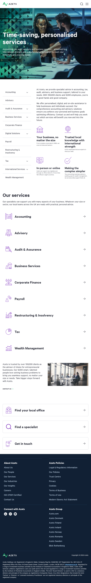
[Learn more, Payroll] (84, 298)
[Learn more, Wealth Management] (84, 348)
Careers (7, 490)
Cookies (52, 486)
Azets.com (54, 514)
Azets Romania (56, 537)
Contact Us (9, 499)
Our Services (10, 477)
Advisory (9, 100)
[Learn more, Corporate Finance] (84, 282)
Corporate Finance (13, 125)
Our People (9, 472)
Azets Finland (55, 523)
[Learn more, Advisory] (84, 233)
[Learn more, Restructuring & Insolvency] (84, 315)
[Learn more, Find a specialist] (84, 426)
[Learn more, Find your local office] (84, 410)
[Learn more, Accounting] (84, 216)
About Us (8, 467)
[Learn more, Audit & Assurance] (84, 249)
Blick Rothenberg (57, 546)
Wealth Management (14, 177)
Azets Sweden (55, 541)
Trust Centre (55, 477)
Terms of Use (55, 495)
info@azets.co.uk (71, 564)
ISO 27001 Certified (13, 495)
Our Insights (9, 486)
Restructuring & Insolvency (12, 151)
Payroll (8, 142)
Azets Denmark (56, 518)
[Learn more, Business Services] (84, 265)
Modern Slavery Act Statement (63, 499)
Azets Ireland (55, 527)
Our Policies (54, 472)
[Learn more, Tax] (84, 331)
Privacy (52, 481)
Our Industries (10, 481)
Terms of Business (57, 490)
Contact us (7, 389)
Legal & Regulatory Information (63, 467)
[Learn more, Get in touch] (84, 443)
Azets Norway (55, 532)
